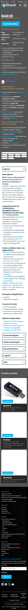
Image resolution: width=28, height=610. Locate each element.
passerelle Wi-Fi (16, 239)
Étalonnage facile (8, 112)
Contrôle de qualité (7, 499)
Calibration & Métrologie (8, 501)
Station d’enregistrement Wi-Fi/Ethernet (13, 534)
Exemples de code (8, 136)
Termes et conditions (4, 595)
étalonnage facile (19, 241)
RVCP (5, 276)
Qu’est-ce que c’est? (10, 74)
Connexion (5, 1)
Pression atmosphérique (9, 525)
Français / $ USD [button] (22, 1)
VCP (3, 70)
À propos (4, 507)
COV (3, 530)
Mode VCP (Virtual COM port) (13, 326)
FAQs (2, 555)
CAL (14, 66)
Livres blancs (5, 553)
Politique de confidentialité (14, 595)
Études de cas (5, 549)
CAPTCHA (4, 572)
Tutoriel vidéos (5, 546)
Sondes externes (6, 536)
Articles (3, 551)
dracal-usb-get (8, 263)
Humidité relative (7, 523)
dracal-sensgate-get (10, 268)
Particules (5, 532)
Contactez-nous (5, 513)
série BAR (22, 186)
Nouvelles (4, 509)
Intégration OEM (6, 494)
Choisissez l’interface (9, 132)
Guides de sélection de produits (10, 548)
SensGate (13, 118)
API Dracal (7, 252)
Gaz (3, 526)
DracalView (20, 217)
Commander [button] (10, 23)
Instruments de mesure (8, 519)
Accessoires (4, 538)
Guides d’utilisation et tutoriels (10, 544)
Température (6, 521)
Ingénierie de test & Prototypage (11, 496)
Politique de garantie (23, 595)
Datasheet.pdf (10, 81)
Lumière (4, 528)
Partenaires (4, 511)
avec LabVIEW (14, 143)
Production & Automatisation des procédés (14, 497)
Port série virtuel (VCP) (11, 261)
